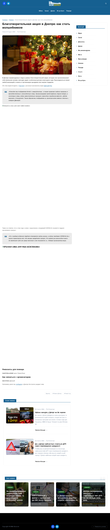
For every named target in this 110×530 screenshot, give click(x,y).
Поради (68, 11)
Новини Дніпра (57, 393)
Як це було (60, 11)
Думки (53, 11)
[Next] (104, 478)
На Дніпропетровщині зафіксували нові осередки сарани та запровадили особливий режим (16, 495)
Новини (11, 20)
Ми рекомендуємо (84, 50)
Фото (80, 76)
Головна (4, 20)
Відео (80, 33)
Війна (41, 11)
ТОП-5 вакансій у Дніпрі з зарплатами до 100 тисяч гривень (41, 498)
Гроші (46, 11)
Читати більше (40, 430)
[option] (17, 494)
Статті (80, 72)
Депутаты (81, 42)
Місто (80, 54)
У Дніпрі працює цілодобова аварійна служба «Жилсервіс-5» (68, 498)
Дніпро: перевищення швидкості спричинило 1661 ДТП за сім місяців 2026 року (92, 495)
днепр (48, 393)
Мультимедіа (82, 59)
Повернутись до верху (100, 526)
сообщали (19, 384)
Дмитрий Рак (48, 86)
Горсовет (21, 86)
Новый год (68, 393)
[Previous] (101, 478)
